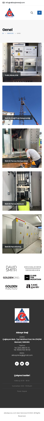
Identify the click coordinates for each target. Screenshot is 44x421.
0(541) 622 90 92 (23, 350)
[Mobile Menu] (39, 13)
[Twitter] (22, 364)
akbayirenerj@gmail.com (22, 355)
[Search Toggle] (31, 12)
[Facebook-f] (17, 364)
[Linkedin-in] (27, 364)
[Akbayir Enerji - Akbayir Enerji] (9, 12)
